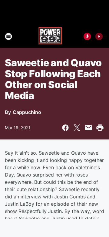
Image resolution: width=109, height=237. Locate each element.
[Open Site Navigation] (8, 36)
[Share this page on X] (77, 127)
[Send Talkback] (87, 36)
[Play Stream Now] (99, 36)
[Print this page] (100, 127)
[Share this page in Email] (88, 127)
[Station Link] (50, 36)
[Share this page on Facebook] (65, 127)
